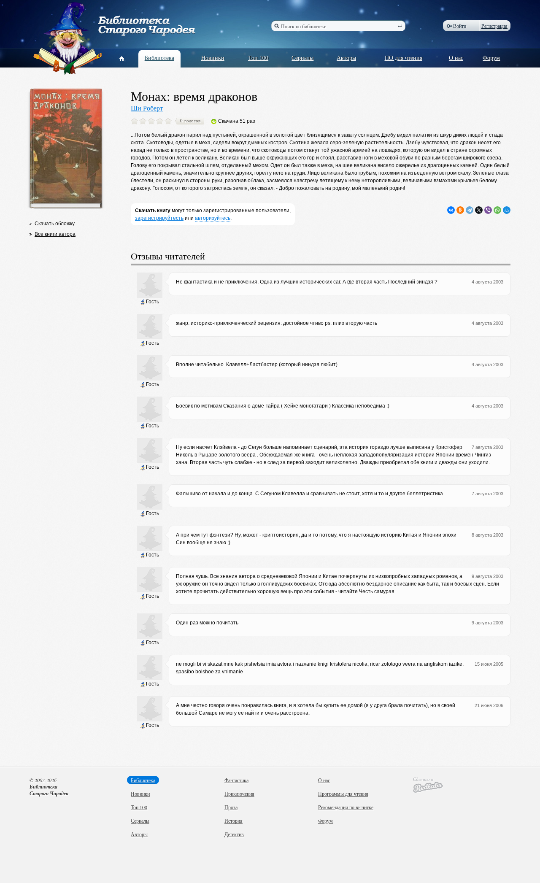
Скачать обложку (55, 224)
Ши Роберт (147, 107)
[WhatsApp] (497, 210)
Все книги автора (55, 234)
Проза (231, 807)
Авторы (346, 58)
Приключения (239, 793)
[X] (479, 210)
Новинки (212, 58)
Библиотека (159, 58)
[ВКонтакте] (451, 210)
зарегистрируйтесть (159, 218)
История (233, 820)
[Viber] (488, 210)
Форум (491, 58)
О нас (456, 58)
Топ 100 (258, 58)
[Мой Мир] (506, 210)
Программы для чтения (343, 793)
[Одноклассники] (460, 210)
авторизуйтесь (212, 218)
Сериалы (302, 58)
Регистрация (494, 26)
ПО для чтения (403, 58)
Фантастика (236, 780)
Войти (459, 26)
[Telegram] (469, 210)
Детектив (234, 834)
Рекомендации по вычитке (345, 807)
